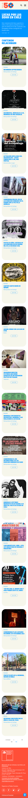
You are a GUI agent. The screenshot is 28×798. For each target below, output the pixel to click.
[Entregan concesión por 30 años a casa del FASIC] (14, 705)
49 (22, 740)
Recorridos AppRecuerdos (13, 69)
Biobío (5, 333)
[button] (25, 794)
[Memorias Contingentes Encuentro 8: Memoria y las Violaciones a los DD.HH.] (14, 402)
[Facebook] (8, 790)
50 (11, 742)
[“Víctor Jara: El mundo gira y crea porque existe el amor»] (14, 575)
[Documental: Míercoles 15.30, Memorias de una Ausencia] (14, 99)
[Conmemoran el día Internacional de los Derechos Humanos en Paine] (14, 445)
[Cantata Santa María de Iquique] (14, 272)
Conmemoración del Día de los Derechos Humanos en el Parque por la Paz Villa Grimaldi (13, 202)
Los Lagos (12, 163)
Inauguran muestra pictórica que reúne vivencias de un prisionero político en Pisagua (13, 375)
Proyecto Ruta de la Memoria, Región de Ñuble (14, 676)
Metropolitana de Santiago (10, 71)
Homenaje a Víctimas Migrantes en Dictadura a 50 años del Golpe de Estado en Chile (14, 504)
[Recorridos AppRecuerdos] (14, 56)
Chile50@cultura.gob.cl (8, 781)
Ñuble (9, 679)
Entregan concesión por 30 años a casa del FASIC (13, 719)
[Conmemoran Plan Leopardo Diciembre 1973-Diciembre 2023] (14, 618)
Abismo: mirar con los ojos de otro (14, 330)
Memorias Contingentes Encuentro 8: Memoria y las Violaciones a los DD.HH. (13, 417)
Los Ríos (6, 592)
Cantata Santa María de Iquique (12, 286)
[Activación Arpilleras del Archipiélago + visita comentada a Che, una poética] (14, 142)
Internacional (7, 163)
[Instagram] (3, 790)
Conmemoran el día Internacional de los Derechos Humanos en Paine (13, 460)
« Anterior (7, 740)
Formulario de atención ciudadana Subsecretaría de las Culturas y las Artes (12, 778)
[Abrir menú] (25, 5)
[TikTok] (18, 790)
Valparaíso (6, 379)
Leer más (14, 74)
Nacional (6, 679)
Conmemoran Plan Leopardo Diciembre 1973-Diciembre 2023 (14, 632)
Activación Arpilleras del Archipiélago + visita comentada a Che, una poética (13, 158)
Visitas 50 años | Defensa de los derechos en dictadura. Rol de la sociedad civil (13, 244)
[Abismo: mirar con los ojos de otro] (14, 315)
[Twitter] (13, 790)
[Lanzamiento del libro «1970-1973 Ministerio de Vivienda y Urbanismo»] (14, 532)
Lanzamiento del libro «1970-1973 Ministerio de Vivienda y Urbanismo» (14, 547)
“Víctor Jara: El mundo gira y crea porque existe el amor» (14, 589)
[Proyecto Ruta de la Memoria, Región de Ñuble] (14, 661)
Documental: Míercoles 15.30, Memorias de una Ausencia (14, 113)
